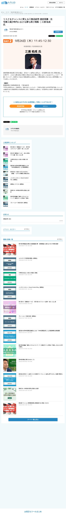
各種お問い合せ (7, 219)
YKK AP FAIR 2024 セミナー (17, 12)
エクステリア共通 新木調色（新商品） (28, 258)
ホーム (21, 7)
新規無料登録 (20, 106)
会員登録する (58, 31)
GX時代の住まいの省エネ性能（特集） (28, 272)
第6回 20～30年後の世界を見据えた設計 (29, 388)
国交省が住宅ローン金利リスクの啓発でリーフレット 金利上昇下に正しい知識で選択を (41, 374)
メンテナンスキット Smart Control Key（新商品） (31, 287)
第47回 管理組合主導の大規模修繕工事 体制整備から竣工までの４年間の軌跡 (38, 243)
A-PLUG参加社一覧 (60, 7)
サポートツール (50, 7)
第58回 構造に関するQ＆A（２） (27, 359)
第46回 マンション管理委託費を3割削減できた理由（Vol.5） (34, 403)
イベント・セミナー (40, 7)
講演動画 (32, 7)
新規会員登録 (52, 2)
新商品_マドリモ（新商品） (17, 184)
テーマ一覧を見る (33, 419)
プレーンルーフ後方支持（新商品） (19, 202)
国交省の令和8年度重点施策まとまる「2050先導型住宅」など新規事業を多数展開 (39, 330)
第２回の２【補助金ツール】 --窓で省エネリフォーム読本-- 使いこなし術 (37, 301)
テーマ (26, 7)
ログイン (61, 2)
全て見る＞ (27, 229)
